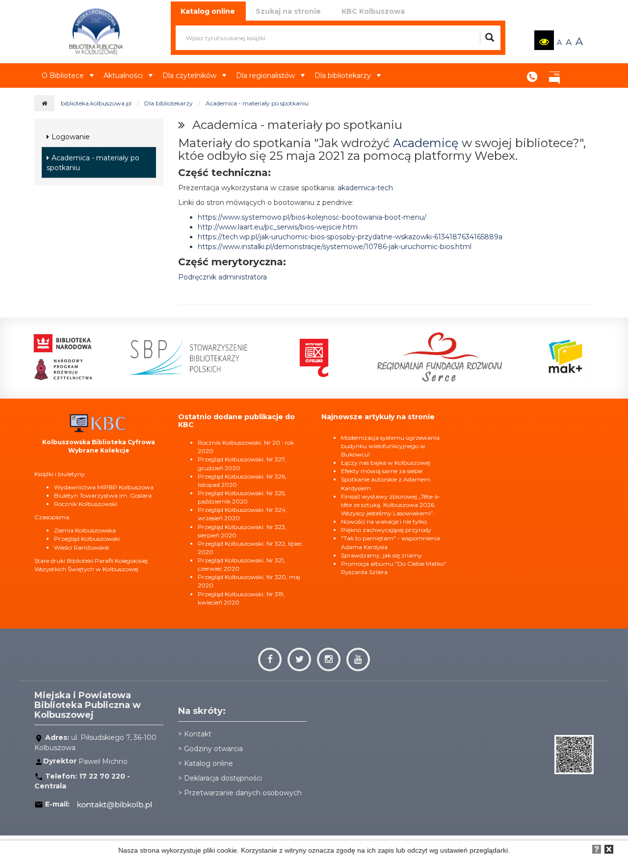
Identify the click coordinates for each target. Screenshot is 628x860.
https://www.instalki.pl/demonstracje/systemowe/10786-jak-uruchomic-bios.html (334, 246)
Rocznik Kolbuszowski (85, 503)
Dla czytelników (189, 75)
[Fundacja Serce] (439, 356)
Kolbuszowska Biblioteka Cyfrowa (98, 442)
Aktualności (123, 75)
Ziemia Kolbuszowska (85, 530)
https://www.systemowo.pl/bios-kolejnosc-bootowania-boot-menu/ (312, 217)
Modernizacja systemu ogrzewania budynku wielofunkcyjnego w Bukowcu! (390, 446)
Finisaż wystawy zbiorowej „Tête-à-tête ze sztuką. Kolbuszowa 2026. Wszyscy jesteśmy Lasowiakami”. (391, 505)
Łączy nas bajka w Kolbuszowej (385, 462)
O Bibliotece (63, 75)
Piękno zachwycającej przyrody (386, 529)
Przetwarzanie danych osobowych (243, 792)
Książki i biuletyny (59, 474)
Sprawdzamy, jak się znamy (381, 555)
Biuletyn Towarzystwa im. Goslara (103, 495)
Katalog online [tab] (208, 11)
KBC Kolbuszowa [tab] (373, 11)
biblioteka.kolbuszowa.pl (96, 103)
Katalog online (208, 763)
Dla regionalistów (265, 75)
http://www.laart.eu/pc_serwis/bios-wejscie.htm (278, 227)
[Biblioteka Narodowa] (63, 356)
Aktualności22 (576, 68)
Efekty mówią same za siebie (381, 471)
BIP (554, 73)
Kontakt (532, 73)
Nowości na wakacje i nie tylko (384, 521)
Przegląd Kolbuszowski (87, 538)
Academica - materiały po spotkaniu (257, 103)
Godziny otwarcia (213, 748)
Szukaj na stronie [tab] (288, 11)
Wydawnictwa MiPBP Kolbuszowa (104, 487)
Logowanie (71, 136)
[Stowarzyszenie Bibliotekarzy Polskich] (188, 356)
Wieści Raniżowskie (81, 547)
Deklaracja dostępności (223, 778)
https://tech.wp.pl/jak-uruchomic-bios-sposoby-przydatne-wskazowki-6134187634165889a (350, 236)
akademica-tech (365, 187)
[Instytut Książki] (314, 356)
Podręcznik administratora (222, 277)
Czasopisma (51, 517)
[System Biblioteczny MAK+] (565, 356)
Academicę (426, 143)
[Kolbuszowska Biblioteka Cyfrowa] (98, 422)
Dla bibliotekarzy (342, 75)
